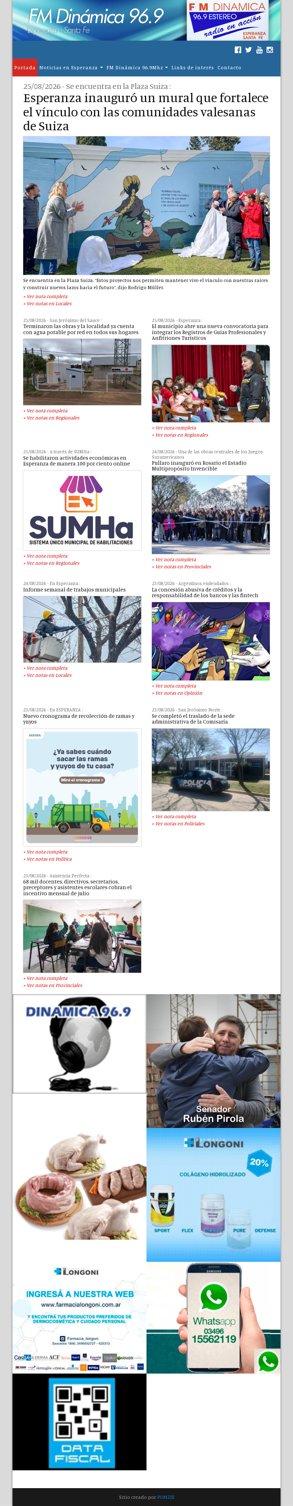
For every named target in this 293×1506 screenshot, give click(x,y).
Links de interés (193, 67)
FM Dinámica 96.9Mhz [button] (134, 67)
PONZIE (165, 1497)
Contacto (230, 67)
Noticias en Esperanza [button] (68, 67)
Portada (25, 67)
